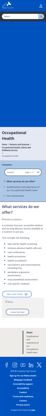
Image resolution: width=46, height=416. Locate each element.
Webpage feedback (23, 379)
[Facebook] (6, 365)
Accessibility (23, 388)
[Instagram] (15, 365)
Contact (23, 400)
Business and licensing (19, 144)
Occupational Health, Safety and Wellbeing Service (16, 148)
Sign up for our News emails (23, 375)
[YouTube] (23, 365)
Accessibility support (23, 384)
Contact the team (17, 312)
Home (4, 144)
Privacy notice (23, 404)
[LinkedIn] (31, 365)
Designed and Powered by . (23, 410)
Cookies (23, 392)
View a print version (15, 294)
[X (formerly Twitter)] (39, 365)
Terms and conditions (23, 396)
